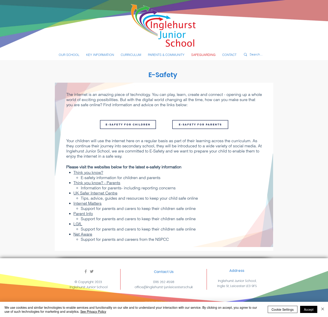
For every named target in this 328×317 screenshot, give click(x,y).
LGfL (77, 223)
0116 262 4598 (163, 282)
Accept (308, 309)
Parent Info (83, 213)
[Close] (322, 309)
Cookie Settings (283, 309)
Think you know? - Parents (96, 182)
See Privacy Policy (93, 311)
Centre (111, 193)
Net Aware (82, 234)
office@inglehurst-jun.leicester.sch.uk (164, 287)
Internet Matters (87, 203)
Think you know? (88, 172)
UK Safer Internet (89, 193)
